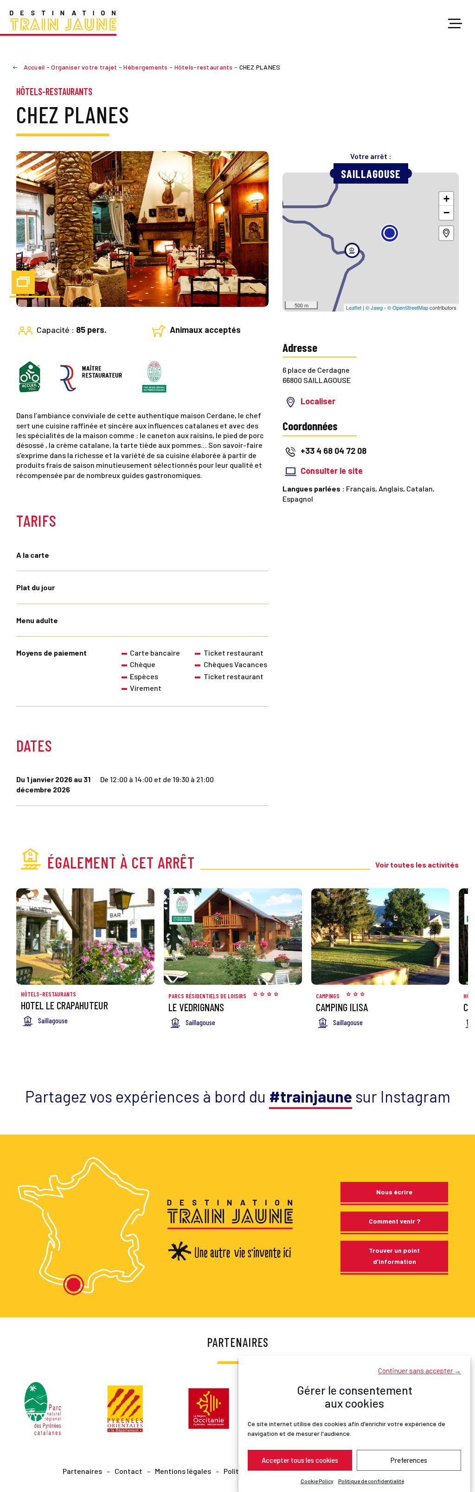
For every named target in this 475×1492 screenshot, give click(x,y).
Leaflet (353, 307)
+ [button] (446, 198)
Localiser (318, 401)
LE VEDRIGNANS (196, 1007)
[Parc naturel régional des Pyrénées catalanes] (42, 1407)
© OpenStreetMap (407, 307)
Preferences (409, 1460)
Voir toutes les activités (417, 864)
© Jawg (374, 307)
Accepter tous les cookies (300, 1460)
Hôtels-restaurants (54, 91)
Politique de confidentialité (371, 1481)
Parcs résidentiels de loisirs (207, 996)
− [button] (446, 212)
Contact (128, 1470)
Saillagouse (371, 173)
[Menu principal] (455, 24)
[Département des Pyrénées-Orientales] (125, 1407)
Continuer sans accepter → (419, 1370)
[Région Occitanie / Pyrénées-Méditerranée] (209, 1407)
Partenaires (82, 1470)
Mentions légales (183, 1470)
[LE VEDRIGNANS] (233, 936)
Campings (328, 996)
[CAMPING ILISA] (380, 936)
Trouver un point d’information (394, 1255)
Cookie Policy (317, 1481)
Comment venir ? (394, 1221)
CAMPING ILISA (342, 1007)
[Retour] (19, 67)
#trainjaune (310, 1096)
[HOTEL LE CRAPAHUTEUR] (85, 936)
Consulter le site (332, 470)
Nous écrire (394, 1192)
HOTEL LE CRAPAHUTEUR (64, 1005)
